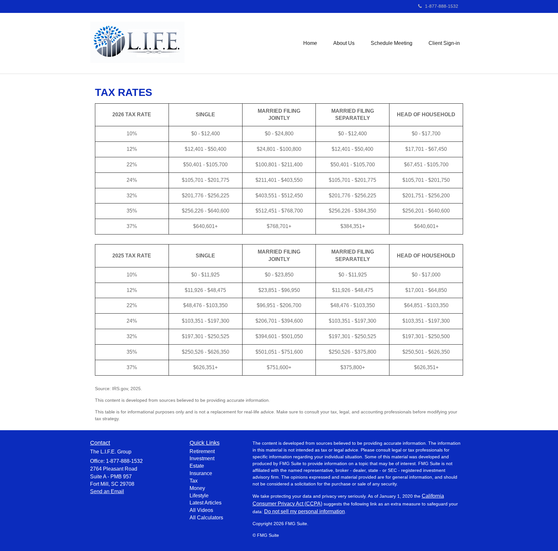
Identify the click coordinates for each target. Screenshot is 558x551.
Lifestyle (199, 495)
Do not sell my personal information (304, 511)
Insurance (201, 473)
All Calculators (206, 517)
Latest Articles (206, 502)
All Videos (201, 510)
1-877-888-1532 (441, 6)
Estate (197, 466)
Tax (194, 480)
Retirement (202, 451)
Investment (202, 458)
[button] (344, 43)
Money (197, 488)
